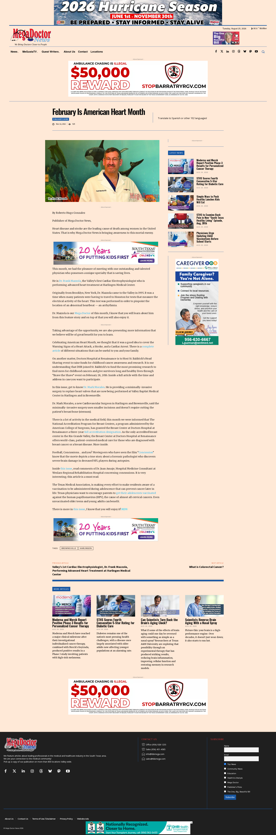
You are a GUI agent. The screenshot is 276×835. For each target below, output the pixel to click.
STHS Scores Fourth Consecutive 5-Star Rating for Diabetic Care (210, 189)
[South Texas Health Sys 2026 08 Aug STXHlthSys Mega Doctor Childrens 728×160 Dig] (105, 260)
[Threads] (239, 59)
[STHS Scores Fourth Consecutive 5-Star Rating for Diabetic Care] (181, 192)
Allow (187, 3)
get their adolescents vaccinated (136, 500)
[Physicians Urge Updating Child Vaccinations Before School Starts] (181, 247)
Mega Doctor (82, 320)
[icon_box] (154, 752)
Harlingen (86, 556)
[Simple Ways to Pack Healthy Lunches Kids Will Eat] (181, 210)
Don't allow (175, 3)
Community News (235, 776)
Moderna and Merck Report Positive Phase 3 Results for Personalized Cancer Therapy (210, 172)
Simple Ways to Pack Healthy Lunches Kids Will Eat (208, 207)
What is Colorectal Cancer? (206, 574)
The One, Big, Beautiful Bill (238, 799)
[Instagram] (233, 59)
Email (226, 762)
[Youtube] (256, 59)
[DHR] (138, 833)
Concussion (146, 460)
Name (226, 753)
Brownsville (69, 556)
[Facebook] (216, 59)
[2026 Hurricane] (138, 20)
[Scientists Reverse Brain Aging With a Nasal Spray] (204, 613)
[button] (263, 59)
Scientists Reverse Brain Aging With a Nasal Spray (201, 629)
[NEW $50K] (138, 86)
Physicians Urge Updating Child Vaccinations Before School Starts (207, 245)
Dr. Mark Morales (94, 395)
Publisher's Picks (234, 795)
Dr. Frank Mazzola (70, 288)
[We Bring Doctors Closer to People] (25, 752)
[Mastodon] (250, 59)
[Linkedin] (227, 59)
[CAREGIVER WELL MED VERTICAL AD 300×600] (197, 309)
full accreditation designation (102, 439)
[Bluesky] (245, 59)
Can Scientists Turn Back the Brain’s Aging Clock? (159, 629)
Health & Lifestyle (235, 786)
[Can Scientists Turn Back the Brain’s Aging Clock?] (160, 613)
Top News (231, 772)
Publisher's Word (60, 127)
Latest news (176, 160)
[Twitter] (222, 59)
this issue (66, 476)
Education (231, 781)
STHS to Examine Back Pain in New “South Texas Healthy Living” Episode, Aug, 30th (210, 227)
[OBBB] (226, 45)
